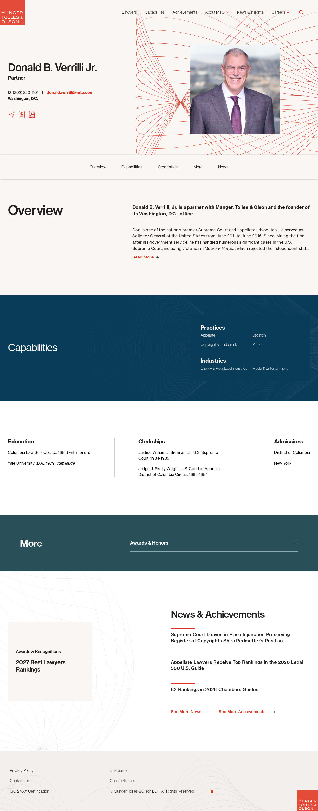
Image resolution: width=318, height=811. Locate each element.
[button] (301, 13)
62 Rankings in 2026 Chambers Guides (215, 689)
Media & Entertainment (270, 368)
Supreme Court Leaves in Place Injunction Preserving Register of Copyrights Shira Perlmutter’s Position (230, 638)
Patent (257, 344)
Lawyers (129, 12)
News (223, 167)
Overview (98, 167)
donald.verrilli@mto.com (70, 92)
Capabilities (155, 12)
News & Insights (250, 12)
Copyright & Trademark (219, 344)
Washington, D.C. (23, 98)
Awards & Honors (149, 543)
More (198, 167)
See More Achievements (243, 712)
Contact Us (19, 780)
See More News (186, 712)
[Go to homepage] (12, 23)
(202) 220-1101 (23, 92)
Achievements (185, 12)
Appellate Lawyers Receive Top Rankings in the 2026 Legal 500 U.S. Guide (237, 665)
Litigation (259, 335)
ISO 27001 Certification (29, 791)
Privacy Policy (22, 770)
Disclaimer (119, 770)
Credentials (168, 167)
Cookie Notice (122, 780)
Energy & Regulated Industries (224, 368)
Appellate (208, 335)
